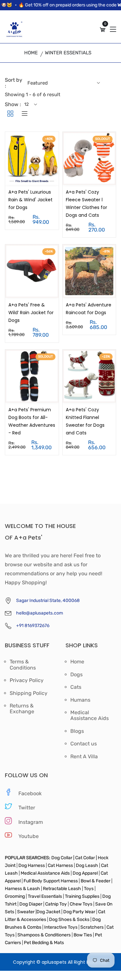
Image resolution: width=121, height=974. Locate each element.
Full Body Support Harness (50, 881)
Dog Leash (87, 865)
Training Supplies (82, 896)
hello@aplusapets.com (39, 613)
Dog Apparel (85, 873)
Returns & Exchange (22, 709)
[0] (102, 29)
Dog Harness (31, 865)
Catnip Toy (56, 904)
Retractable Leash (62, 888)
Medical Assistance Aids (89, 715)
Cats (75, 687)
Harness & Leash (22, 888)
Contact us (83, 744)
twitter (26, 808)
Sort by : (13, 83)
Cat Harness (61, 865)
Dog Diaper (30, 904)
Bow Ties (83, 935)
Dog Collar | (62, 857)
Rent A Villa (84, 757)
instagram (30, 822)
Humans (80, 700)
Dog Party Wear (79, 912)
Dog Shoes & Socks (69, 919)
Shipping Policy (28, 693)
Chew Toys (81, 904)
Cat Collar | (85, 857)
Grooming (15, 896)
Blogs (77, 731)
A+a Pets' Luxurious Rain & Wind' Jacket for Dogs (30, 200)
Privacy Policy (27, 680)
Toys (89, 888)
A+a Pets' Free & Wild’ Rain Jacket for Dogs (31, 312)
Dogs (76, 675)
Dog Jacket (48, 912)
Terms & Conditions (23, 664)
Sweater (25, 912)
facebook (30, 793)
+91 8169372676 (32, 625)
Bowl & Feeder (95, 881)
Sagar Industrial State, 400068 (48, 600)
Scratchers (92, 927)
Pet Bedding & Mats (44, 942)
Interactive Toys (61, 927)
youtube (28, 836)
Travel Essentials (45, 896)
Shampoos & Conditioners (43, 935)
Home (31, 53)
